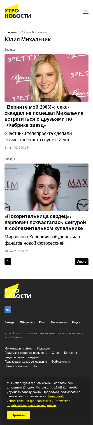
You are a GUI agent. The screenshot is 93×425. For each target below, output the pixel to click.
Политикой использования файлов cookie (35, 398)
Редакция (43, 348)
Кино (42, 322)
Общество (27, 322)
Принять (18, 415)
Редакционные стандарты (22, 357)
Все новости (13, 32)
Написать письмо (16, 366)
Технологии (59, 322)
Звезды (10, 322)
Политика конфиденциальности (26, 353)
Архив (81, 261)
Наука (76, 322)
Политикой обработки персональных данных (38, 402)
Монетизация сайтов (18, 348)
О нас (56, 353)
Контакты (70, 353)
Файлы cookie (60, 361)
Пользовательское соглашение (26, 361)
